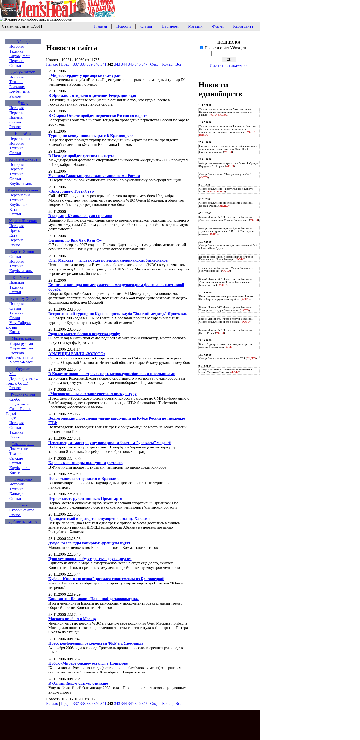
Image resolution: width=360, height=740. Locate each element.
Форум (218, 26)
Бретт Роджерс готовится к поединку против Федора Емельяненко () (225, 345)
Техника (16, 51)
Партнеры (170, 26)
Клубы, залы (19, 56)
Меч (12, 374)
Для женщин (20, 449)
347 (144, 64)
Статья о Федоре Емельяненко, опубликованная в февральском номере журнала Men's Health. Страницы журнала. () (228, 149)
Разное (15, 96)
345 (131, 64)
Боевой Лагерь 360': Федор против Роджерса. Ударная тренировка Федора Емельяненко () (229, 218)
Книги (14, 332)
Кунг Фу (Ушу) (23, 298)
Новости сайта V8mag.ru (225, 48)
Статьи (146, 26)
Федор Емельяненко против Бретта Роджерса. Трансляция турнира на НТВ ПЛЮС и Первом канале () (226, 231)
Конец (167, 64)
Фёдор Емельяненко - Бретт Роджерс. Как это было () (226, 190)
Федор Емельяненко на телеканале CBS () (228, 358)
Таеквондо (23, 479)
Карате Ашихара (23, 159)
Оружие (23, 369)
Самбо (14, 399)
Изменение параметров (229, 65)
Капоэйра (23, 133)
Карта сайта (243, 26)
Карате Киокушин (23, 190)
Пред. (65, 64)
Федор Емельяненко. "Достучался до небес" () (225, 176)
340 (96, 64)
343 (117, 64)
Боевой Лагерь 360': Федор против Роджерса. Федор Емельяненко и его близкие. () (226, 320)
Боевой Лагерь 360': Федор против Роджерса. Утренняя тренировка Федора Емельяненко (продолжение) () (226, 282)
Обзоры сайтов (22, 510)
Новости (123, 26)
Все (178, 64)
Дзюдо (23, 103)
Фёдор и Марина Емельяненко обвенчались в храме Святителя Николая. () (225, 371)
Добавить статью (23, 521)
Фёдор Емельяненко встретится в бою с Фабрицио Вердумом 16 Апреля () (229, 165)
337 (76, 64)
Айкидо (23, 41)
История (16, 46)
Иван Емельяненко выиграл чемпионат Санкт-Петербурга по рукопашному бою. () (226, 298)
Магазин (195, 26)
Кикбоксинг (23, 277)
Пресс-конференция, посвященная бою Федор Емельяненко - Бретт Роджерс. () (226, 258)
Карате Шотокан (23, 221)
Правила (16, 282)
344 (124, 64)
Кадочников (19, 404)
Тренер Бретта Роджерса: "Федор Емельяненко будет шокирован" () (226, 269)
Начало (52, 64)
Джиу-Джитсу (23, 72)
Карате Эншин (23, 251)
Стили (14, 318)
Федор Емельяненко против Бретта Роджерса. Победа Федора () (226, 204)
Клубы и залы (21, 183)
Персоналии (19, 138)
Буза (13, 418)
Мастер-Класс (21, 362)
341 (103, 64)
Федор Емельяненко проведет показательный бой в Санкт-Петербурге (228, 247)
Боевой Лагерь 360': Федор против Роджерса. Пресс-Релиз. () (226, 331)
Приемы (16, 117)
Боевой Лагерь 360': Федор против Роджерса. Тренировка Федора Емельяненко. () (226, 309)
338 (83, 64)
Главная (100, 26)
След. (154, 64)
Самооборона (23, 444)
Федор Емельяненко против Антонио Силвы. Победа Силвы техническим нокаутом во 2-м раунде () (225, 111)
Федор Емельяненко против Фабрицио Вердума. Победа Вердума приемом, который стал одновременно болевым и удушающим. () (227, 130)
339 (90, 64)
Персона (16, 61)
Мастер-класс (23, 338)
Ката (13, 209)
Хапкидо (16, 494)
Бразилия (17, 87)
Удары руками (21, 343)
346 (138, 64)
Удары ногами (21, 348)
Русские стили (23, 394)
